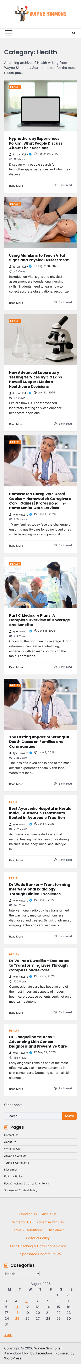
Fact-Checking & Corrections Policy (26, 1183)
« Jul (8, 1335)
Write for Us (12, 1148)
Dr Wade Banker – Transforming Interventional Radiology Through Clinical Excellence (39, 889)
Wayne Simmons (47, 1348)
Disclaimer (10, 1169)
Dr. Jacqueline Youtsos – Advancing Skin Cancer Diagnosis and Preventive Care (38, 1041)
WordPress (12, 1358)
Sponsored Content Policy (20, 1190)
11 (16, 1307)
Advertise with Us (15, 1155)
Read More (16, 185)
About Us (10, 1141)
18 (17, 1313)
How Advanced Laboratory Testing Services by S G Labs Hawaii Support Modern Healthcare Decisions (35, 379)
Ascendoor (43, 1353)
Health (15, 86)
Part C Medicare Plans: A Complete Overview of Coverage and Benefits (39, 620)
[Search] (74, 33)
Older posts (13, 1105)
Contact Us (11, 1135)
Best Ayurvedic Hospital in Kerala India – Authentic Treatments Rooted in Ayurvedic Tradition (40, 813)
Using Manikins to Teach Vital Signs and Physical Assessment (39, 258)
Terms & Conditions (16, 1162)
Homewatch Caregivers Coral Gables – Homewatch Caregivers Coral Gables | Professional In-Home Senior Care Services (40, 500)
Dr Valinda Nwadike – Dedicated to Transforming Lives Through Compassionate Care (39, 965)
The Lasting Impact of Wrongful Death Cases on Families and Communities (39, 742)
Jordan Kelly (20, 154)
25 (17, 1318)
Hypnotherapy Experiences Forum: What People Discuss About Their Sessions (36, 143)
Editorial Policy (13, 1176)
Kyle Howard (20, 514)
